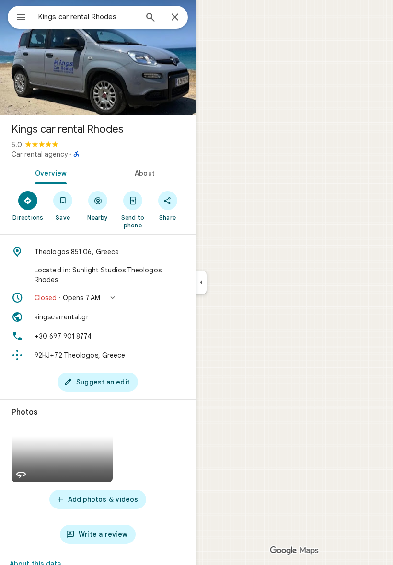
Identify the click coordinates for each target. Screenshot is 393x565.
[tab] (49, 172)
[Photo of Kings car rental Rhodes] (98, 57)
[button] (98, 297)
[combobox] (87, 17)
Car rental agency (40, 154)
